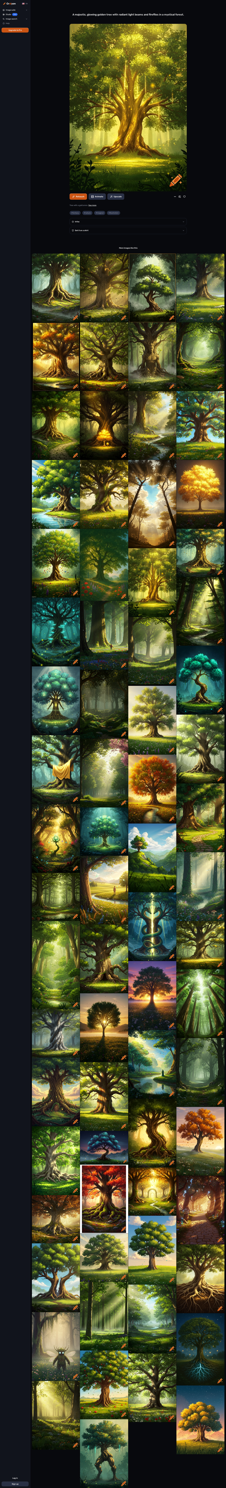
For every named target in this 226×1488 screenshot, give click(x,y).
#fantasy (75, 213)
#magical (100, 213)
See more (92, 205)
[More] (175, 196)
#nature (87, 213)
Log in (15, 1478)
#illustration (113, 213)
